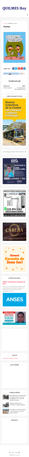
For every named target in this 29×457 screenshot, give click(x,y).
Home (5, 23)
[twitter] (16, 452)
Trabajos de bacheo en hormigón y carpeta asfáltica (17, 404)
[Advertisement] (14, 340)
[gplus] (13, 452)
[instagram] (10, 452)
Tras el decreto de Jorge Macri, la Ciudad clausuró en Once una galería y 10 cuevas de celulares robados (18, 398)
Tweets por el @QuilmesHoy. (10, 358)
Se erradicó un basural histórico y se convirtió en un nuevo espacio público (18, 411)
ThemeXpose (17, 455)
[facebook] (18, 452)
